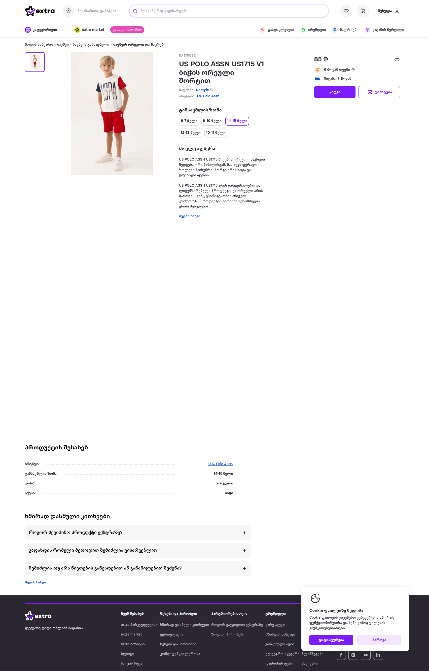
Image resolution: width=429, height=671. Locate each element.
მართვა (379, 640)
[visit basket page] (363, 11)
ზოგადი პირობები (227, 635)
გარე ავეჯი (275, 625)
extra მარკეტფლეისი (139, 625)
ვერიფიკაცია (171, 635)
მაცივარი (310, 664)
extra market (131, 635)
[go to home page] (40, 11)
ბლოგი (127, 654)
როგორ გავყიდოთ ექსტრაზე (237, 625)
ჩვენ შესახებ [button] (132, 614)
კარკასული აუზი (279, 644)
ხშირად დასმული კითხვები (184, 625)
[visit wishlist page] (346, 11)
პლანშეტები (312, 654)
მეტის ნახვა (35, 582)
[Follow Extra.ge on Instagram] (353, 655)
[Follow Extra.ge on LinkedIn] (378, 655)
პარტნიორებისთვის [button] (229, 614)
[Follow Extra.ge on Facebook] (341, 655)
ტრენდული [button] (275, 614)
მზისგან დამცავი (280, 635)
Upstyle (202, 90)
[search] (135, 10)
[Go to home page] (43, 616)
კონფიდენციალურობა (180, 654)
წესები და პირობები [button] (178, 614)
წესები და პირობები (178, 644)
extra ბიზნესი (133, 644)
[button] (89, 30)
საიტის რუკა (131, 664)
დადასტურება (331, 640)
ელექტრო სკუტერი (282, 654)
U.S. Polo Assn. (207, 96)
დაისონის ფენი (279, 664)
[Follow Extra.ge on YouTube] (366, 655)
